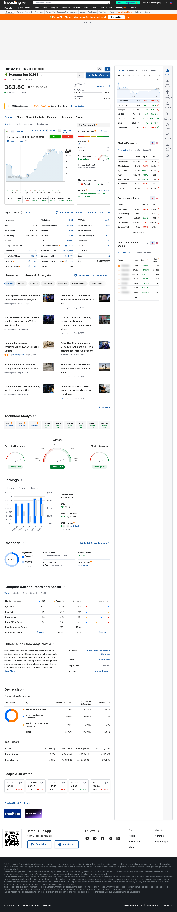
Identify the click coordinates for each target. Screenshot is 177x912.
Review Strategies (78, 106)
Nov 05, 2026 (68, 251)
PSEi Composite (124, 101)
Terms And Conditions (133, 905)
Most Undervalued (125, 252)
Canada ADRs (62, 12)
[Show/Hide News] (59, 130)
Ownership (28, 124)
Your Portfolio (135, 841)
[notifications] (165, 2)
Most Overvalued (144, 252)
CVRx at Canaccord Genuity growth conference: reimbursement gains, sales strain (76, 323)
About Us (159, 830)
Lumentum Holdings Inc (37, 782)
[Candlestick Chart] (7, 131)
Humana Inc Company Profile (27, 644)
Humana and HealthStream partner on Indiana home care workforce (77, 390)
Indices (121, 70)
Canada (19, 12)
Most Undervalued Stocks (128, 244)
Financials (52, 117)
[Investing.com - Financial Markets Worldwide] (15, 3)
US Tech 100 (123, 118)
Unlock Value (102, 86)
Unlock (42, 632)
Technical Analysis (19, 416)
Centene (74, 782)
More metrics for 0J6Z (99, 212)
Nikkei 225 (122, 105)
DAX (120, 123)
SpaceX (10, 782)
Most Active (123, 150)
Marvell (96, 782)
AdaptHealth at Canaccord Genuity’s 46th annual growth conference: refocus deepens (77, 347)
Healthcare (104, 659)
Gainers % (135, 150)
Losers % (147, 150)
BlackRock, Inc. (12, 760)
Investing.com (18, 355)
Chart (19, 117)
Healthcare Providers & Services (98, 652)
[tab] (9, 425)
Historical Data (42, 124)
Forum (79, 117)
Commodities (132, 70)
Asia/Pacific (103, 12)
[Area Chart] (12, 131)
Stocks (9, 12)
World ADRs (50, 12)
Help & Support (162, 841)
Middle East (92, 12)
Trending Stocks (127, 198)
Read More (9, 671)
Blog (131, 830)
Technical (67, 117)
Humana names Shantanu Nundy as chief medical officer (22, 388)
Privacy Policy (152, 905)
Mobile (132, 836)
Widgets (132, 847)
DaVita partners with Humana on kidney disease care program (22, 297)
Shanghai (121, 110)
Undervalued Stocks (142, 12)
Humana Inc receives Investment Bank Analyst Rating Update (21, 347)
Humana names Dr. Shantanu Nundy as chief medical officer (21, 366)
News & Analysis (35, 117)
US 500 (121, 114)
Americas (73, 12)
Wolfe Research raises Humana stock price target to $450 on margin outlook (21, 321)
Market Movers (126, 143)
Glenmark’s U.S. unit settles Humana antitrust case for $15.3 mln (78, 299)
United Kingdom (102, 671)
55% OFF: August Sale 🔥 (128, 3)
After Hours (39, 12)
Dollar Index (123, 127)
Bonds (144, 70)
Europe (82, 12)
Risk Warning (168, 905)
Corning (53, 782)
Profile (18, 124)
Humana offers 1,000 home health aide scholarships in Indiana (75, 368)
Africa (112, 12)
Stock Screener (106, 8)
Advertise (159, 836)
